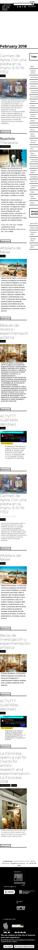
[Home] (6, 7)
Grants (3, 341)
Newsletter (32, 6)
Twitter (20, 7)
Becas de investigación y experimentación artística (15, 641)
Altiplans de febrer (10, 250)
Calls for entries (5, 785)
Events (3, 76)
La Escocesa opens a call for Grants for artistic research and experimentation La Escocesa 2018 (15, 767)
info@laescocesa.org (17, 863)
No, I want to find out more (24, 946)
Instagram (25, 7)
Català (27, 2)
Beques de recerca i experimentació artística (14, 331)
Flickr (23, 7)
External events (5, 146)
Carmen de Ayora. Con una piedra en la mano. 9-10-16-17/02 (13, 63)
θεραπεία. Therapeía (9, 140)
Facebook (18, 7)
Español (21, 2)
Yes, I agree (8, 946)
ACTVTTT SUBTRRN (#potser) (9, 420)
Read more (6, 132)
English (32, 2)
